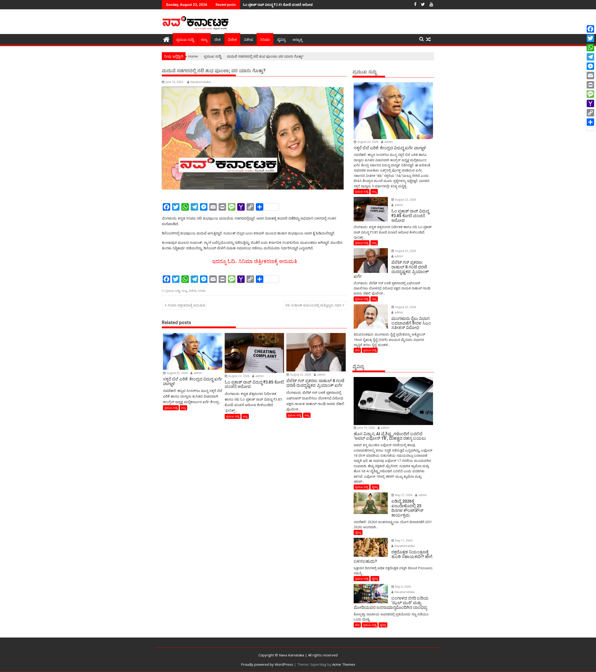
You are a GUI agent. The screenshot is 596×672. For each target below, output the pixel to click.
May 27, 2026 (403, 495)
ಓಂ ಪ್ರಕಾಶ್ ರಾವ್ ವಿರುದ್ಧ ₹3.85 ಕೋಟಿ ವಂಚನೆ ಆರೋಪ (278, 4)
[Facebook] (590, 29)
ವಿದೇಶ (232, 40)
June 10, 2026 (366, 428)
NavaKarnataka (200, 82)
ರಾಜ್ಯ (204, 40)
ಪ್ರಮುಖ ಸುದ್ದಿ (185, 40)
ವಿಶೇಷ (248, 40)
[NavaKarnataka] (166, 39)
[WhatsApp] (590, 47)
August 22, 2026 (177, 373)
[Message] (590, 94)
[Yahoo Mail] (590, 103)
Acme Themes (343, 664)
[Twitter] (590, 38)
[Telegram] (590, 57)
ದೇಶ (217, 40)
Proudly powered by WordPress (267, 664)
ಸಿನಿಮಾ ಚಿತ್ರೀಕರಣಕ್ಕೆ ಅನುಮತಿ (186, 305)
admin (197, 373)
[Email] (590, 75)
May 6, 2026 (402, 587)
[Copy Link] (590, 112)
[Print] (590, 84)
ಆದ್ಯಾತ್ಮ (297, 40)
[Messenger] (590, 66)
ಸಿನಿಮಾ (265, 40)
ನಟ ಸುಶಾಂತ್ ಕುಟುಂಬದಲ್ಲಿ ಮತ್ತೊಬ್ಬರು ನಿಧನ (313, 305)
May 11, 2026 (403, 540)
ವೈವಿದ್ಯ (281, 40)
